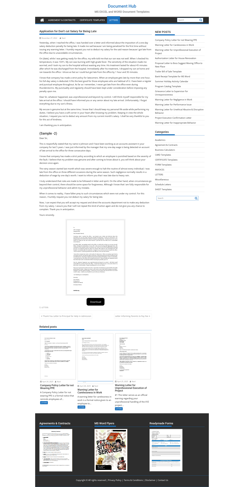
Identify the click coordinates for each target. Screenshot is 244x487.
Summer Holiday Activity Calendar (171, 81)
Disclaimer (150, 480)
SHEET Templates (163, 189)
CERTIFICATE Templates (92, 20)
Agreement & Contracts (61, 20)
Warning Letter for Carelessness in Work (174, 44)
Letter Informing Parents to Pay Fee (131, 316)
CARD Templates (163, 154)
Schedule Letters (163, 184)
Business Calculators (165, 149)
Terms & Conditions (133, 480)
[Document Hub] (42, 19)
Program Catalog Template (168, 86)
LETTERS (113, 20)
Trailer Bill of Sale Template (168, 71)
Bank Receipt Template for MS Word (172, 76)
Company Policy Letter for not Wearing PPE (176, 40)
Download (95, 301)
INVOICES (159, 169)
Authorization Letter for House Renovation (175, 58)
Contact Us (163, 480)
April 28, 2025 (85, 386)
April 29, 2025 (47, 381)
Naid (63, 38)
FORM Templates (163, 164)
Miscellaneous (162, 179)
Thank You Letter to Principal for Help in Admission (67, 316)
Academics (160, 140)
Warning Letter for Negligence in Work (173, 99)
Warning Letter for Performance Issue (173, 104)
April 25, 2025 (122, 381)
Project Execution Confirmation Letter (173, 117)
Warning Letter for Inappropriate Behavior (175, 122)
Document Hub (122, 6)
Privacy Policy (114, 480)
